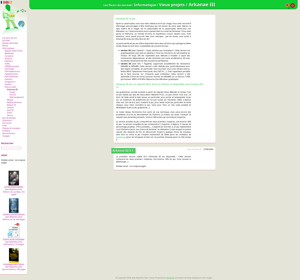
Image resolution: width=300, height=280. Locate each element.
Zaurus (10, 115)
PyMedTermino (11, 74)
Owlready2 (9, 69)
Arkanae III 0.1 (122, 150)
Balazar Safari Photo (14, 50)
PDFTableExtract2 (12, 71)
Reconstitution (8, 133)
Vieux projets (10, 87)
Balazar (10, 99)
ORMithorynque (12, 66)
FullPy (7, 63)
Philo (4, 125)
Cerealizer (9, 56)
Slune (9, 112)
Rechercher (7, 143)
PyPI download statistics (11, 77)
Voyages (6, 136)
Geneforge (121, 137)
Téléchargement (16, 97)
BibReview (9, 53)
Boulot (5, 45)
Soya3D (8, 84)
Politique (6, 130)
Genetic (10, 107)
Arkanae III (12, 89)
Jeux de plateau (9, 118)
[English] (7, 2)
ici (128, 161)
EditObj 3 (9, 61)
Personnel (6, 123)
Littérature (7, 120)
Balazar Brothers (14, 102)
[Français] (3, 2)
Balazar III (11, 105)
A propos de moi (9, 38)
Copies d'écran (12, 93)
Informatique (8, 48)
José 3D (10, 110)
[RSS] (10, 2)
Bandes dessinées (10, 43)
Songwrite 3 (10, 81)
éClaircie (8, 58)
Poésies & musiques (11, 128)
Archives (6, 40)
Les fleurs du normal (12, 33)
